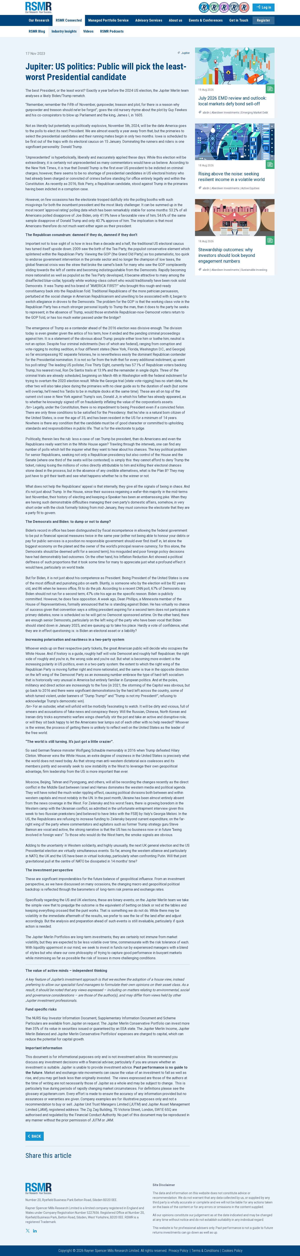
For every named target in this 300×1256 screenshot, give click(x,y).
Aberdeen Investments (225, 112)
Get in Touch (238, 20)
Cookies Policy (232, 1251)
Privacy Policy (178, 1251)
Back (36, 1136)
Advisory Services (148, 20)
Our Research (39, 20)
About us (175, 20)
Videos (88, 31)
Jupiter (185, 53)
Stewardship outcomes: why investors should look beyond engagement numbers (226, 255)
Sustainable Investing (254, 269)
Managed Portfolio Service (108, 20)
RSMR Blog (37, 31)
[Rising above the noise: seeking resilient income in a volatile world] (235, 141)
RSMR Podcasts (112, 31)
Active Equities (250, 188)
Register (263, 20)
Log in (266, 7)
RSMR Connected (69, 20)
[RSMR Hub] (38, 7)
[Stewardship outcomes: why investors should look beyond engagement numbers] (235, 217)
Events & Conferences (206, 20)
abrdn (206, 112)
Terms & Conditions (205, 1251)
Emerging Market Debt (254, 112)
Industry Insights (64, 31)
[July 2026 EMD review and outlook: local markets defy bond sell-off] (235, 66)
